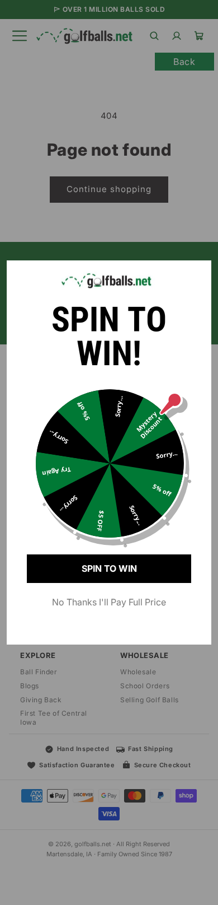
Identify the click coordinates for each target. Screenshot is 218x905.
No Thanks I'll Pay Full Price (109, 602)
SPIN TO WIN (109, 568)
